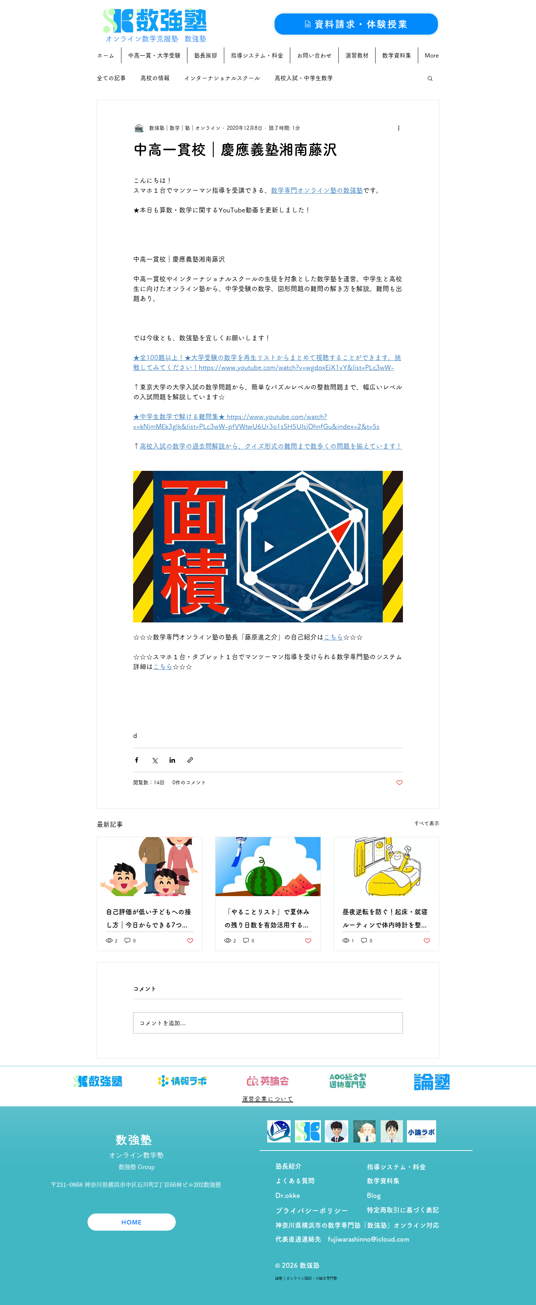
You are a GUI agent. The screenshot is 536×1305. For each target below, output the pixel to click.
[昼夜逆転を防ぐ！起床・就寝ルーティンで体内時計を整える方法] (386, 866)
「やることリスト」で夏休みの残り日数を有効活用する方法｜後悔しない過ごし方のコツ (267, 920)
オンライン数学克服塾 (141, 38)
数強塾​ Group (137, 1167)
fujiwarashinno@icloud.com (368, 1239)
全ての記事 (111, 78)
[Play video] (268, 546)
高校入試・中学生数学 (304, 78)
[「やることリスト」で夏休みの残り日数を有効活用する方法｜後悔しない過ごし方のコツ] (268, 866)
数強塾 (195, 38)
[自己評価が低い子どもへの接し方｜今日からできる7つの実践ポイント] (149, 866)
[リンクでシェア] (190, 760)
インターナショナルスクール (222, 78)
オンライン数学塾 (136, 1155)
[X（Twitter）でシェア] (154, 760)
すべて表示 (426, 823)
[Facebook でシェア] (136, 760)
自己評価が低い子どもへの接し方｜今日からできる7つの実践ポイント (148, 920)
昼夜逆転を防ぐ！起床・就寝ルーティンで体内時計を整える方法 (385, 920)
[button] (430, 78)
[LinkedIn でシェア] (172, 760)
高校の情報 (155, 78)
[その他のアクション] (398, 128)
